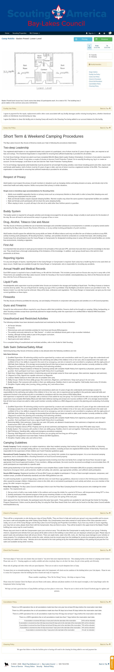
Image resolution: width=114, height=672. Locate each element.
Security (39, 666)
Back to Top (104, 108)
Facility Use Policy (94, 74)
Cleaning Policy (94, 86)
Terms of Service (17, 666)
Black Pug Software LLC (30, 664)
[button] (91, 33)
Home (7, 33)
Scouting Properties (19, 33)
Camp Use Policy (94, 77)
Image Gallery (93, 72)
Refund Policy (49, 666)
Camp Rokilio (8, 39)
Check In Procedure (95, 79)
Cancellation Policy (95, 84)
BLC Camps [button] (34, 33)
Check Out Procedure (95, 81)
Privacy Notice (30, 666)
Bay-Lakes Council (48, 664)
